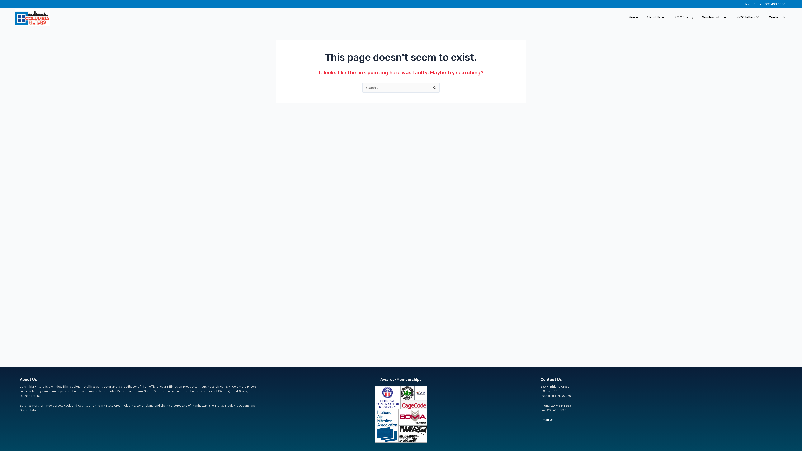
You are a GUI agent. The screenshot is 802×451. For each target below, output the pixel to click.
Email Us (547, 420)
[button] (663, 17)
